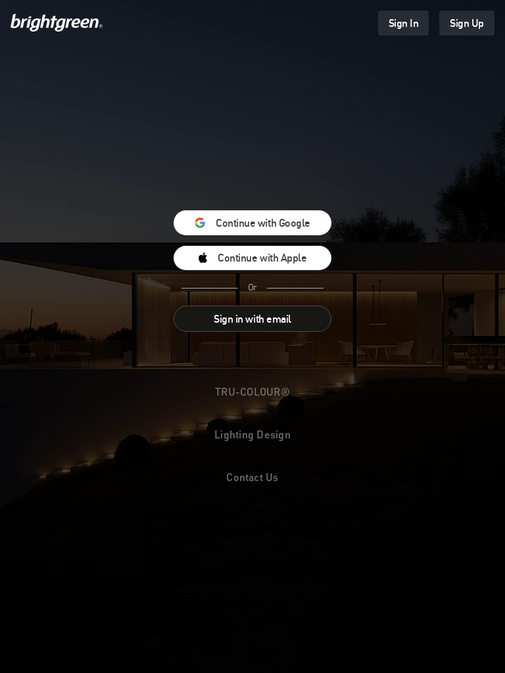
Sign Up (467, 23)
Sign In (404, 23)
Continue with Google (263, 222)
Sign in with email (252, 318)
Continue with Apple (262, 257)
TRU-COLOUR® (252, 391)
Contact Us (252, 477)
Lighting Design (252, 434)
